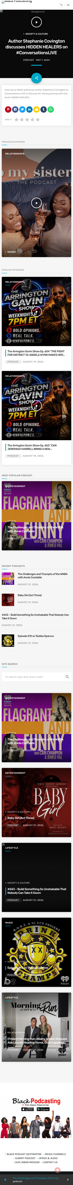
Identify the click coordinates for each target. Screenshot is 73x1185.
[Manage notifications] (57, 1170)
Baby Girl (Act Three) (30, 595)
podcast (28, 60)
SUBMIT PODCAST (25, 1158)
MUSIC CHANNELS (55, 1154)
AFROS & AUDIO (48, 1158)
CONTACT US (50, 1162)
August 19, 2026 (33, 362)
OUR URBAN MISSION (27, 1162)
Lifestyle (11, 848)
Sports (11, 521)
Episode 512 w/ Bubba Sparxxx (36, 636)
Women (11, 252)
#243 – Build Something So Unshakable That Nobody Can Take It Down (35, 616)
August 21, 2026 (33, 538)
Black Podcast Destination (24, 1154)
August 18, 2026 (33, 456)
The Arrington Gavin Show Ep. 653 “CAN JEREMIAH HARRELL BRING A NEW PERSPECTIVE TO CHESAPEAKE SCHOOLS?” (34, 449)
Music (9, 923)
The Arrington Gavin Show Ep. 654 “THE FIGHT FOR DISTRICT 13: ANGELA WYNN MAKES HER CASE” (35, 355)
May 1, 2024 (43, 60)
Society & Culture (37, 34)
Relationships (14, 154)
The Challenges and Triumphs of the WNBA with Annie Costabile (42, 575)
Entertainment (15, 486)
